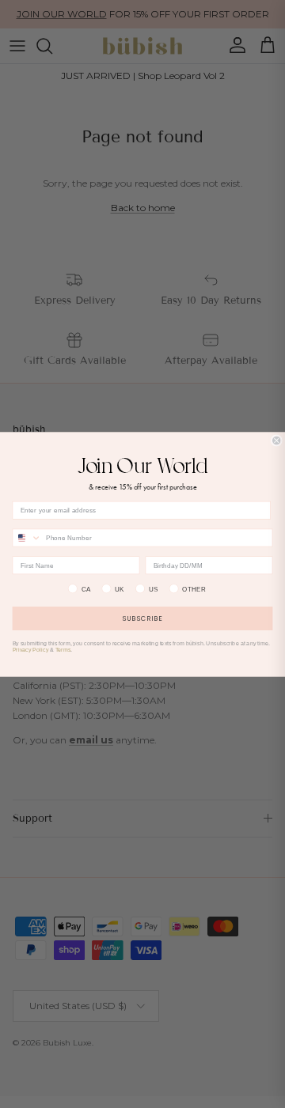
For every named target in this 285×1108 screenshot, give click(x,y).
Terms (63, 649)
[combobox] (27, 537)
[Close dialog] (276, 440)
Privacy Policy (31, 649)
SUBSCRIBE (142, 618)
